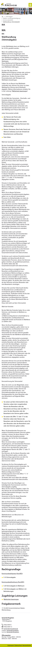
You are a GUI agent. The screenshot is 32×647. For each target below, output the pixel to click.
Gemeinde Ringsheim (13, 632)
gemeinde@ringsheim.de (11, 629)
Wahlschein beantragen (19, 91)
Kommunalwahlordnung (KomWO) (13, 582)
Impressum (11, 645)
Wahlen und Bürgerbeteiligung (11, 18)
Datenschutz (18, 645)
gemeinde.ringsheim (13, 630)
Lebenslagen (9, 16)
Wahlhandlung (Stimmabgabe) (11, 22)
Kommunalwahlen (8, 20)
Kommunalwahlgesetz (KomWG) (12, 574)
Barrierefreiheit (27, 645)
